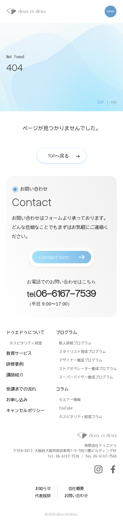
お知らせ (43, 488)
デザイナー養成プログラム (80, 360)
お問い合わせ (76, 496)
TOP (100, 102)
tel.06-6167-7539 (63, 456)
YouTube (66, 408)
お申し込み (17, 400)
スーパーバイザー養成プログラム (86, 377)
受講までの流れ (21, 389)
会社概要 (76, 488)
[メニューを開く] (110, 11)
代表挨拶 (43, 496)
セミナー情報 (70, 399)
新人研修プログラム (75, 343)
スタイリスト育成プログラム (82, 351)
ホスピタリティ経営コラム (80, 416)
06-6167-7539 (66, 292)
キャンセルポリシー (25, 411)
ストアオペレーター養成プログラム (88, 368)
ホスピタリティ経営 (26, 343)
